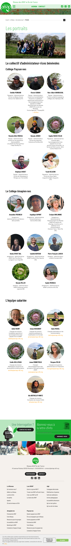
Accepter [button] (62, 540)
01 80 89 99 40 (39, 468)
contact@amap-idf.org (52, 468)
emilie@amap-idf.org (15, 370)
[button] (14, 6)
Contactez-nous (25, 429)
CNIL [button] (5, 543)
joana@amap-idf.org (35, 372)
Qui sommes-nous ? (20, 20)
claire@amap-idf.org (55, 335)
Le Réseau (12, 20)
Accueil (7, 20)
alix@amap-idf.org (35, 402)
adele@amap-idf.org (15, 339)
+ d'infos (35, 112)
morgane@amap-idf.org (55, 369)
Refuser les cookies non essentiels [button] (49, 540)
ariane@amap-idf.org (35, 337)
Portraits (27, 20)
